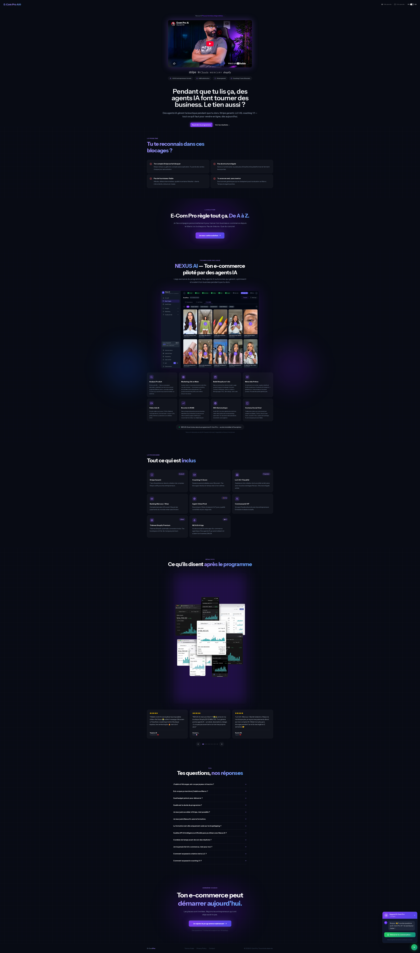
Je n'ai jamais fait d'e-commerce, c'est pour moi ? (192, 847)
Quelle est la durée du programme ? (187, 805)
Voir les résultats (222, 125)
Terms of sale (189, 948)
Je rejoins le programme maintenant (208, 923)
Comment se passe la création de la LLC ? (190, 854)
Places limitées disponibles (213, 16)
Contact (212, 948)
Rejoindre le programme (201, 125)
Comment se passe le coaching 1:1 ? (187, 861)
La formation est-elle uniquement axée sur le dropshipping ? (197, 826)
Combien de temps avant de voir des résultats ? (192, 840)
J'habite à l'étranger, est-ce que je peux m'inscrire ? (193, 784)
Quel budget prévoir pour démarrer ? (188, 798)
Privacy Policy (201, 948)
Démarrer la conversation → (401, 935)
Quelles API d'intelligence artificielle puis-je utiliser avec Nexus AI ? (200, 833)
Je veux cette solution (208, 235)
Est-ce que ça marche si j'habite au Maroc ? (190, 791)
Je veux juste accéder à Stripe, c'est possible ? (191, 812)
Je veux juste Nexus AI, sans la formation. (189, 819)
